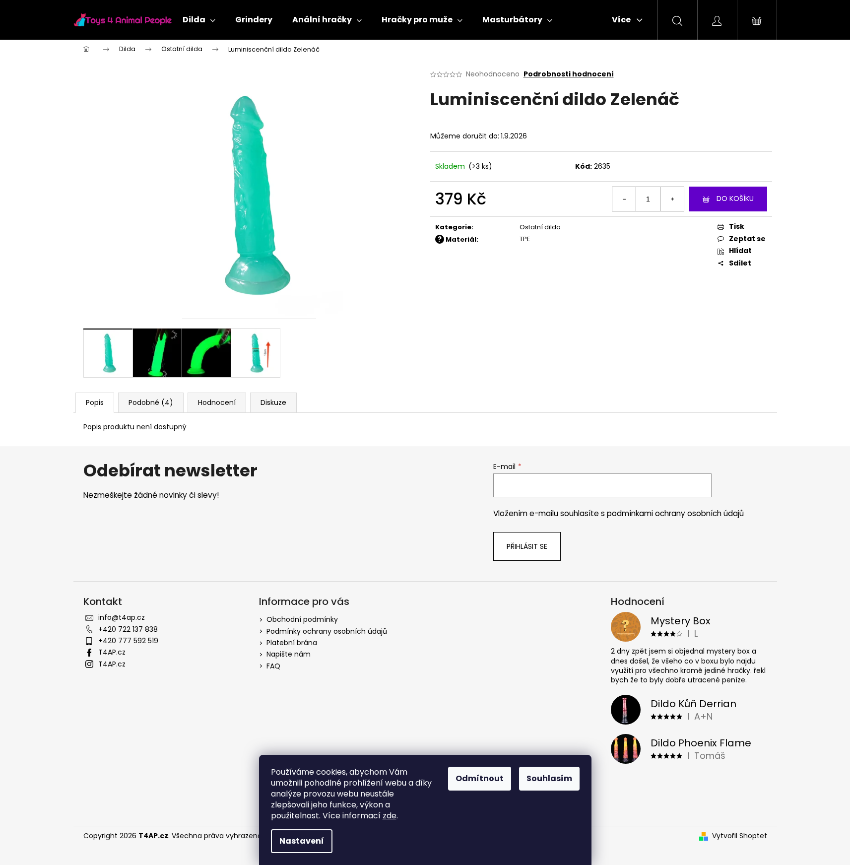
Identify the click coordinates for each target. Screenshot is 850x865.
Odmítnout (480, 778)
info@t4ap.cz (121, 617)
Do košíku (735, 198)
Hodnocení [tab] (217, 402)
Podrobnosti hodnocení (568, 74)
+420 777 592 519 (128, 641)
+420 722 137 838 (128, 629)
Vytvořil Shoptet (739, 836)
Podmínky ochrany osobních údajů (326, 631)
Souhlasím (549, 778)
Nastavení (301, 841)
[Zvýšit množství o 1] (672, 199)
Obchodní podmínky (302, 619)
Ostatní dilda (540, 227)
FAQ (273, 666)
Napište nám (288, 654)
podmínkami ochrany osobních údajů (675, 513)
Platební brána (291, 643)
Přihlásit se (527, 546)
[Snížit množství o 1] (624, 199)
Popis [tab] (95, 402)
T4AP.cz (112, 652)
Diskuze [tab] (273, 402)
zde (389, 815)
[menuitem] (199, 20)
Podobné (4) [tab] (151, 402)
